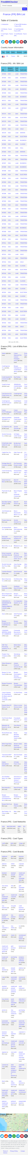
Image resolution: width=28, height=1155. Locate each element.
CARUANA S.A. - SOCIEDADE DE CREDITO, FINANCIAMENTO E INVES (7, 604)
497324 (4, 292)
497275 (4, 117)
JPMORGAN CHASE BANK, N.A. (18, 386)
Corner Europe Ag (6, 470)
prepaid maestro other (13, 969)
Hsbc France (17, 452)
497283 (4, 148)
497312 (4, 246)
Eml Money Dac (18, 579)
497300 (4, 201)
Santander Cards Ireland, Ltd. (17, 419)
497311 (4, 243)
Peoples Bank (5, 520)
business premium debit (4, 1033)
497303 (4, 212)
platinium (21, 968)
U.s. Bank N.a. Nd (6, 426)
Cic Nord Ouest (18, 692)
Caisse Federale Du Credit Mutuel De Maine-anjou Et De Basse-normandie (7, 696)
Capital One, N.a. (6, 452)
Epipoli (26, 527)
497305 (4, 220)
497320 (4, 277)
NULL (21, 148)
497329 (4, 311)
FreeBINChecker (9, 2)
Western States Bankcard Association (18, 745)
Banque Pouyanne (7, 683)
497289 (4, 170)
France (13, 56)
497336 (4, 338)
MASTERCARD (11, 826)
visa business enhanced (13, 1011)
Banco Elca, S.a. (6, 546)
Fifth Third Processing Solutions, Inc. (5, 646)
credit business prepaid (21, 907)
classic (13, 935)
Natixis (4, 353)
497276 (4, 121)
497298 (4, 193)
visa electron (5, 999)
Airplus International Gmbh (5, 763)
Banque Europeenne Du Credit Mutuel (6, 623)
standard (4, 873)
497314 (4, 254)
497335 (4, 334)
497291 (4, 178)
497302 (4, 208)
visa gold (13, 906)
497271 (4, 100)
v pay (3, 977)
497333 (4, 326)
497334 (4, 330)
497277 (4, 125)
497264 (4, 74)
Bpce (25, 377)
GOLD (22, 129)
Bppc (15, 811)
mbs (12, 885)
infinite (12, 863)
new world (13, 1052)
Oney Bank (17, 725)
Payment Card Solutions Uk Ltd (18, 538)
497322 (4, 284)
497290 (4, 174)
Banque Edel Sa (6, 804)
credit (16, 74)
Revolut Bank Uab (7, 732)
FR (7, 56)
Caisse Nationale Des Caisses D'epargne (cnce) (18, 357)
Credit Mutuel (17, 401)
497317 (4, 265)
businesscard (22, 946)
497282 (4, 144)
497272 (4, 104)
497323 (4, 288)
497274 (4, 113)
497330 (4, 315)
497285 (4, 155)
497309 (4, 235)
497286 (4, 159)
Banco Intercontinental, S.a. (18, 529)
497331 (4, 319)
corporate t (14, 1021)
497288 (4, 167)
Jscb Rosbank (5, 511)
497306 (4, 224)
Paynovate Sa (5, 491)
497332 (4, 322)
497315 (4, 258)
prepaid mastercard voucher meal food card (22, 1055)
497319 (4, 273)
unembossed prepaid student (22, 937)
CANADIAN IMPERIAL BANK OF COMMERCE (6, 632)
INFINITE (22, 132)
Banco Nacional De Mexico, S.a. (17, 512)
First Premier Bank (7, 718)
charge (21, 843)
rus (19, 926)
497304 (4, 216)
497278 (4, 129)
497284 (4, 151)
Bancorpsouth (5, 787)
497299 (4, 197)
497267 (4, 85)
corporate (21, 863)
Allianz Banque (6, 663)
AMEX (19, 826)
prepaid (4, 935)
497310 (4, 239)
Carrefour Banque (6, 571)
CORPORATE (24, 216)
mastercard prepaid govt (14, 1092)
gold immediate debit (21, 887)
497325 (4, 296)
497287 (4, 163)
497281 (4, 140)
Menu (24, 9)
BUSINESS (23, 77)
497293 (4, 186)
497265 (4, 77)
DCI (24, 826)
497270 (4, 96)
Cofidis (26, 692)
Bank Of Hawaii (18, 787)
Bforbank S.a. (17, 546)
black (3, 1081)
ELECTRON (23, 117)
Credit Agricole (18, 393)
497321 (4, 281)
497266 (4, 81)
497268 (4, 89)
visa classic (5, 885)
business (21, 856)
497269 (4, 93)
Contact (23, 1151)
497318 (4, 269)
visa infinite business (13, 1083)
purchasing (14, 957)
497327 (4, 303)
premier (4, 1010)
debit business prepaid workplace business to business (13, 1070)
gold (12, 856)
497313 (4, 250)
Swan (3, 614)
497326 (4, 300)
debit (16, 77)
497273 (4, 108)
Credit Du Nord (6, 384)
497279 (4, 132)
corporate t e (22, 1032)
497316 (4, 262)
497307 (4, 227)
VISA (9, 74)
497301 (4, 205)
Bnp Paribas (17, 377)
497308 (4, 231)
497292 (4, 182)
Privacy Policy (14, 1151)
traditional (4, 856)
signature (4, 1052)
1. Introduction (4, 24)
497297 (4, 189)
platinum (4, 863)
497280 (4, 136)
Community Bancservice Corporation (17, 632)
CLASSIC (22, 144)
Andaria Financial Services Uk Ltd (18, 665)
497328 (4, 307)
